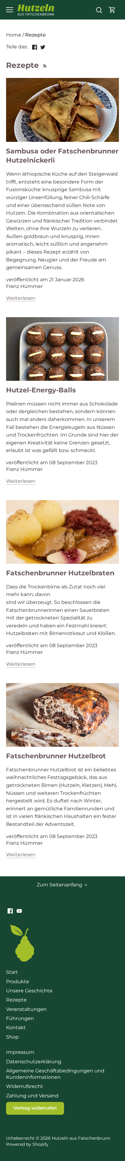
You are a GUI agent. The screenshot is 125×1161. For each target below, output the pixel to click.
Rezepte (16, 1000)
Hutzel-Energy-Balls (41, 390)
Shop (12, 1037)
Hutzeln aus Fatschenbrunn (81, 1138)
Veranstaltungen (26, 1009)
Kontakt (16, 1027)
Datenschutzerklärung (33, 1062)
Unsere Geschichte (29, 991)
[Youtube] (19, 910)
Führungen (20, 1018)
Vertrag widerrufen (35, 1108)
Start (12, 972)
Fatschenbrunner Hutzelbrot (56, 756)
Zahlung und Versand (32, 1096)
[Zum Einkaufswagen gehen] (112, 10)
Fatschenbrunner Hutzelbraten (60, 573)
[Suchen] (99, 10)
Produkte (17, 981)
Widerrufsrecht (24, 1086)
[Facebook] (10, 910)
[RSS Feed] (44, 65)
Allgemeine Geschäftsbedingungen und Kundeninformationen (55, 1074)
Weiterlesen (20, 298)
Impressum (20, 1052)
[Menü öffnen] (9, 9)
